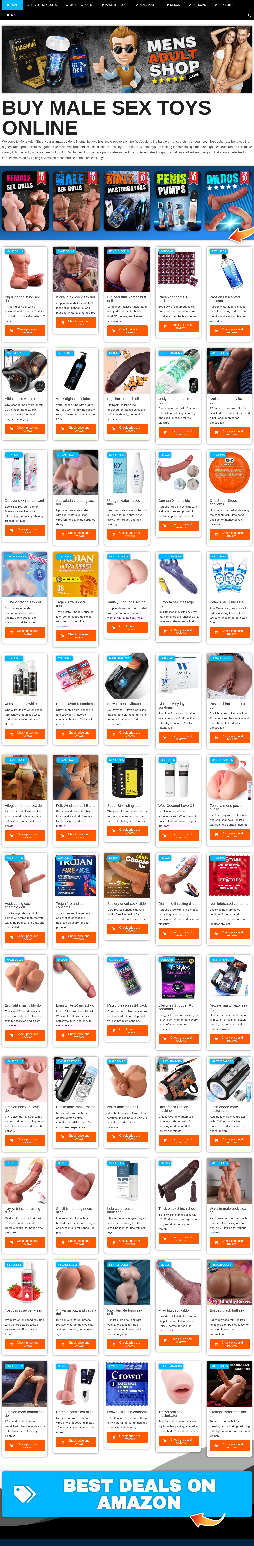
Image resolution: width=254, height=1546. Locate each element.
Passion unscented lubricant (225, 299)
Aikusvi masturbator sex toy (228, 1007)
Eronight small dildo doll (23, 1005)
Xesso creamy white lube (24, 704)
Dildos (175, 4)
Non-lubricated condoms (229, 904)
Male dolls (15, 251)
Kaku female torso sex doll (124, 1312)
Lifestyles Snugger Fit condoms (175, 1007)
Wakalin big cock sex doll (76, 297)
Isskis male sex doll (122, 1107)
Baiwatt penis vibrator (124, 704)
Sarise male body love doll (227, 400)
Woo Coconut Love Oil (176, 806)
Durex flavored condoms (75, 704)
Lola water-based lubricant (121, 1210)
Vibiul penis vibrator (20, 399)
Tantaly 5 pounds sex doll (127, 602)
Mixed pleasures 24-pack (127, 1005)
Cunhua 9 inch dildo (174, 501)
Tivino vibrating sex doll (23, 602)
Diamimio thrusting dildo (177, 904)
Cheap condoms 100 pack (174, 299)
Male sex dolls (81, 4)
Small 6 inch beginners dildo (74, 1210)
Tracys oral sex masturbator (170, 1414)
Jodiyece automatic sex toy (176, 400)
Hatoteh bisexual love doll (22, 1109)
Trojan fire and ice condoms (70, 905)
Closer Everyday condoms (171, 705)
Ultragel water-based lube (123, 502)
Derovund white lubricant (24, 501)
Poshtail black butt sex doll (227, 705)
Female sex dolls (44, 4)
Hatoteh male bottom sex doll (24, 1414)
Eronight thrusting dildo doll (228, 1414)
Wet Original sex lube (73, 399)
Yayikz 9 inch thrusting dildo (22, 1210)
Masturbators (115, 4)
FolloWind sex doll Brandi (76, 806)
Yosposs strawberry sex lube (23, 1312)
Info (13, 14)
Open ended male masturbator (224, 1109)
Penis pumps (148, 4)
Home (14, 4)
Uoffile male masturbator (75, 1107)
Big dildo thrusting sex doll (22, 299)
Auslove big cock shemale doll (18, 905)
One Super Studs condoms (223, 502)
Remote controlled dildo (74, 1412)
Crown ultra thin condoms (127, 1412)
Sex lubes (226, 4)
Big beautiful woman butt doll (126, 299)
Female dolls (119, 251)
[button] (249, 15)
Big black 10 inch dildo (125, 399)
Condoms (199, 4)
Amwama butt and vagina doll (76, 1312)
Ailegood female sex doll (24, 806)
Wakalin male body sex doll (228, 1210)
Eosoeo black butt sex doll (227, 1312)
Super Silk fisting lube (124, 806)
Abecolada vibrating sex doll (75, 502)
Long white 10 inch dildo (75, 1005)
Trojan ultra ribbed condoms (70, 604)
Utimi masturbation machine (173, 1109)
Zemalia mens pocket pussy (226, 807)
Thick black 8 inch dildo (176, 1209)
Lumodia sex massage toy (176, 604)
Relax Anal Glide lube (227, 602)
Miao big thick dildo (173, 1310)
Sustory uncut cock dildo (126, 904)
